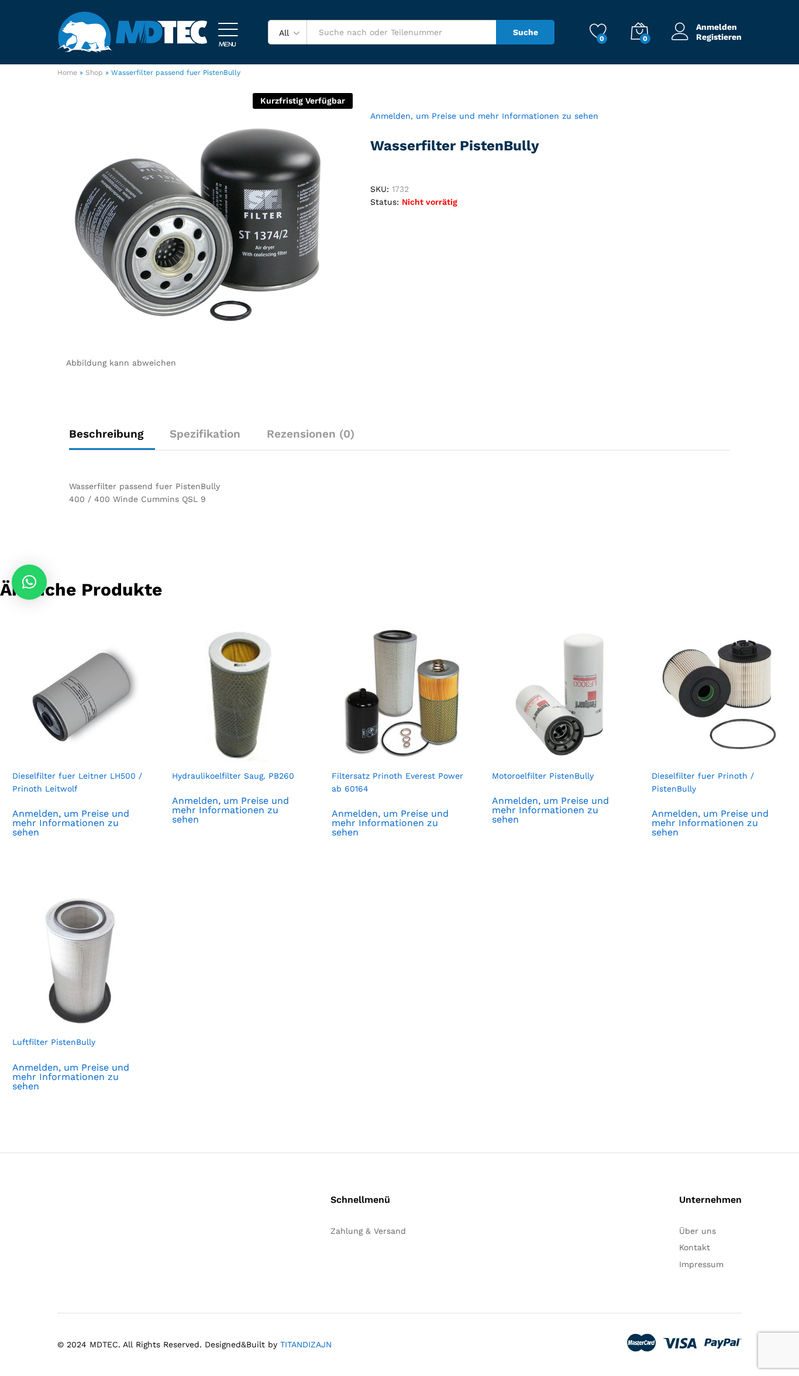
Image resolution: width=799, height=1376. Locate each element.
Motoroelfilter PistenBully (543, 775)
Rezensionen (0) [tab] (310, 433)
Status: (384, 202)
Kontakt (694, 1247)
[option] (80, 747)
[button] (29, 582)
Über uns (697, 1231)
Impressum (701, 1264)
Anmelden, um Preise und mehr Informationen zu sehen (484, 116)
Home (67, 72)
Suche (525, 32)
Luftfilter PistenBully (53, 1042)
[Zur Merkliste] (92, 755)
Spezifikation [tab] (205, 433)
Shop (94, 72)
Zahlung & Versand (368, 1231)
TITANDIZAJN (306, 1344)
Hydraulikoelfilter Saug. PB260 (233, 775)
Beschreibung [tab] (106, 433)
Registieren (719, 37)
